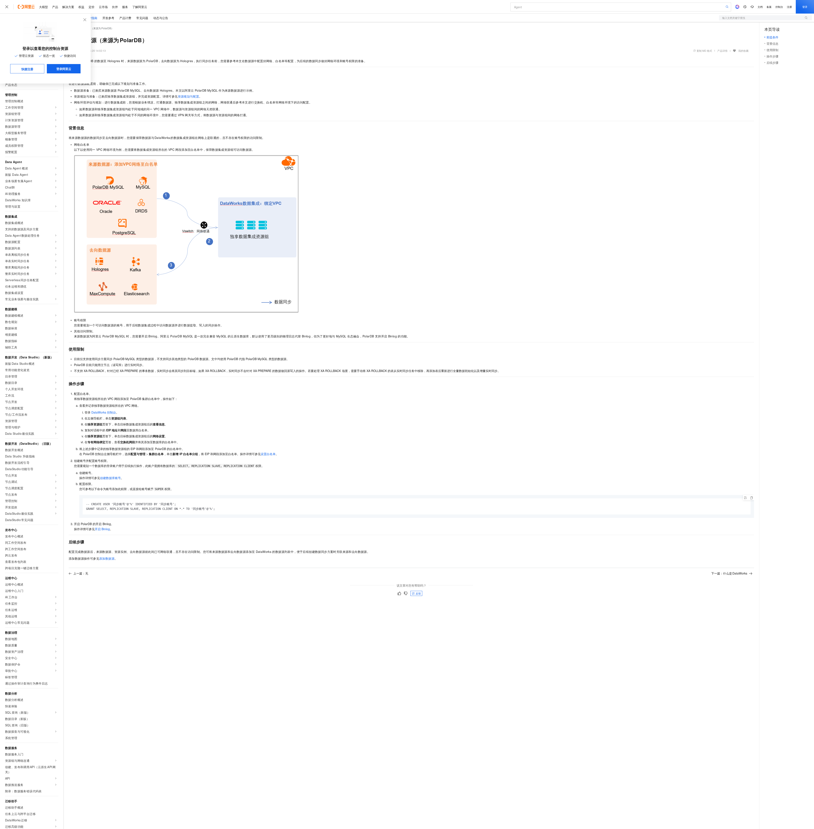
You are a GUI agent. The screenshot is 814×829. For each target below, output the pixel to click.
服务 (125, 7)
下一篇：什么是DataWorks (729, 573)
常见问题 (142, 18)
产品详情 (722, 50)
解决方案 (68, 7)
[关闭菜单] (7, 7)
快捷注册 (27, 69)
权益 (81, 7)
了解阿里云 (139, 7)
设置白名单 (268, 454)
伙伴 (115, 7)
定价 (92, 7)
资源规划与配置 (188, 96)
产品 (55, 7)
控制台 (779, 6)
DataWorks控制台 (103, 412)
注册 (789, 6)
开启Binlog (102, 529)
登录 (804, 6)
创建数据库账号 (110, 478)
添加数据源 (106, 558)
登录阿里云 (63, 69)
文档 (760, 6)
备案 (769, 6)
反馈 (418, 593)
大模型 (43, 7)
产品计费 (125, 18)
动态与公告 (160, 18)
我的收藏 (743, 50)
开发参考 (108, 18)
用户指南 (91, 18)
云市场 (103, 7)
